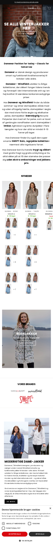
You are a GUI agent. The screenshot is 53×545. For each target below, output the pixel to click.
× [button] (50, 508)
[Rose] (8, 223)
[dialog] (26, 525)
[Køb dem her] (26, 339)
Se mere (11, 502)
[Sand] (49, 225)
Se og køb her (26, 34)
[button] (26, 540)
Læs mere (37, 518)
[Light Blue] (8, 234)
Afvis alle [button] (40, 534)
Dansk (31, 8)
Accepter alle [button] (15, 534)
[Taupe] (15, 223)
